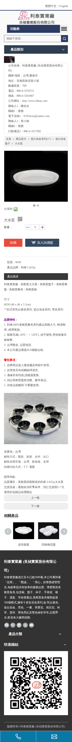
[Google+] (12, 625)
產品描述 (12, 276)
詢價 (13, 242)
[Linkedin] (19, 625)
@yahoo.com (42, 116)
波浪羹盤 (23, 544)
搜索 (64, 38)
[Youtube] (31, 625)
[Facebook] (6, 625)
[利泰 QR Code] (36, 683)
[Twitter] (25, 625)
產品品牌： (14, 267)
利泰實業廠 (11, 284)
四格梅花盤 (49, 544)
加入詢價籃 (45, 242)
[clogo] (36, 18)
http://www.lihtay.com (34, 100)
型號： (11, 262)
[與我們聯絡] (9, 59)
